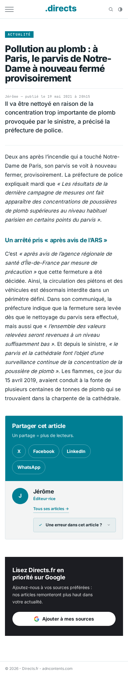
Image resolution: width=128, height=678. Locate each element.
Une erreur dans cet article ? (74, 524)
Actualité (19, 34)
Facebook (43, 451)
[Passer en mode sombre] (120, 9)
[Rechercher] (111, 9)
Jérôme (11, 96)
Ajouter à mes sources (68, 619)
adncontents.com (57, 668)
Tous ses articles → (51, 508)
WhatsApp (28, 467)
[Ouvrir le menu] (9, 9)
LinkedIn (76, 451)
